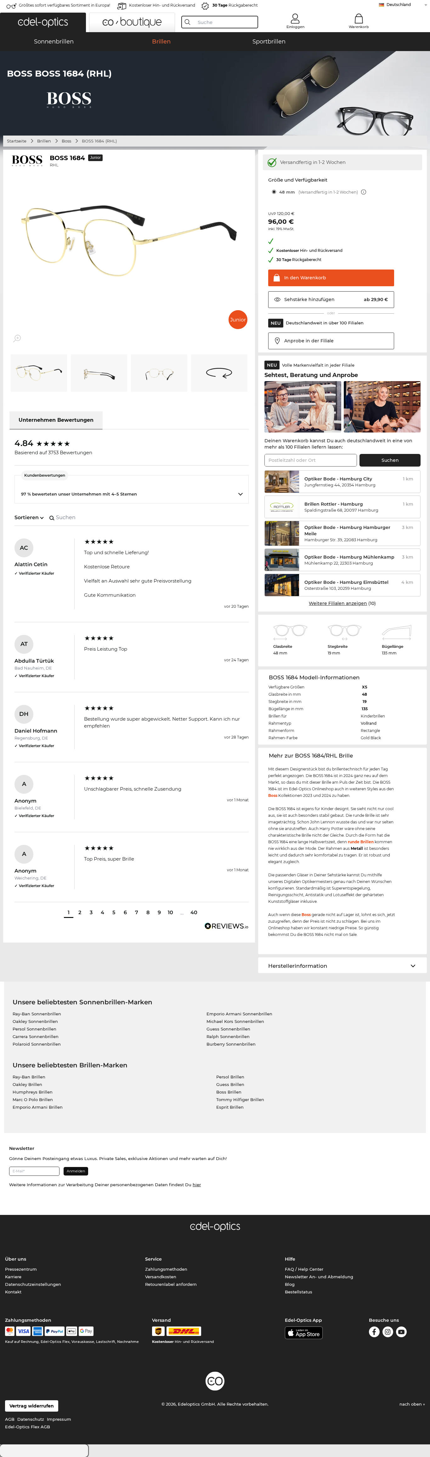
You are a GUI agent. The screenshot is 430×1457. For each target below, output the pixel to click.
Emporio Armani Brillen (38, 1107)
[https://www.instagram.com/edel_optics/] (387, 1331)
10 (170, 912)
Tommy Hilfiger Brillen (240, 1099)
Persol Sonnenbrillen (34, 1028)
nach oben (411, 1404)
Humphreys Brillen (33, 1091)
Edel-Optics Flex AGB (27, 1426)
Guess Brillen (230, 1084)
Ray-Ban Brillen (29, 1076)
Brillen (44, 140)
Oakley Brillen (27, 1084)
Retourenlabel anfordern (171, 1284)
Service (153, 1259)
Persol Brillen (230, 1076)
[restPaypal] (55, 1331)
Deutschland (399, 4)
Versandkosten (160, 1276)
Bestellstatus (298, 1291)
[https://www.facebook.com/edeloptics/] (374, 1331)
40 (193, 912)
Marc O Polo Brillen (33, 1099)
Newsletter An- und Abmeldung (319, 1276)
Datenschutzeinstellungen (33, 1284)
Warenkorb (359, 27)
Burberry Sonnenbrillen (231, 1044)
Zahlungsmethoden (166, 1269)
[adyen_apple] (71, 1331)
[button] (43, 22)
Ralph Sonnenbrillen (228, 1036)
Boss (66, 140)
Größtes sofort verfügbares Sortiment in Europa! (64, 5)
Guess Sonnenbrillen (228, 1028)
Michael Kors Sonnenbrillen (235, 1021)
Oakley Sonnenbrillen (35, 1021)
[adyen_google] (86, 1331)
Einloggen (295, 27)
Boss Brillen (228, 1091)
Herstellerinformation (297, 966)
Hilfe (290, 1259)
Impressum (59, 1419)
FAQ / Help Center (304, 1269)
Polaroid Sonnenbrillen (37, 1044)
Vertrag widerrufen (31, 1406)
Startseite (16, 140)
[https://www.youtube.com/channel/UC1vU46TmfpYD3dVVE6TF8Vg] (401, 1331)
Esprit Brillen (230, 1107)
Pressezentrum (21, 1269)
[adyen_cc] (9, 1331)
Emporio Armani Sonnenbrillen (239, 1013)
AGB (9, 1419)
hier (197, 1184)
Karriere (13, 1276)
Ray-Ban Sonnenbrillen (37, 1013)
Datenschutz (30, 1419)
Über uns (15, 1259)
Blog (290, 1284)
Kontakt (13, 1291)
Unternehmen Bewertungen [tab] (56, 420)
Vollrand (368, 723)
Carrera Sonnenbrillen (36, 1036)
